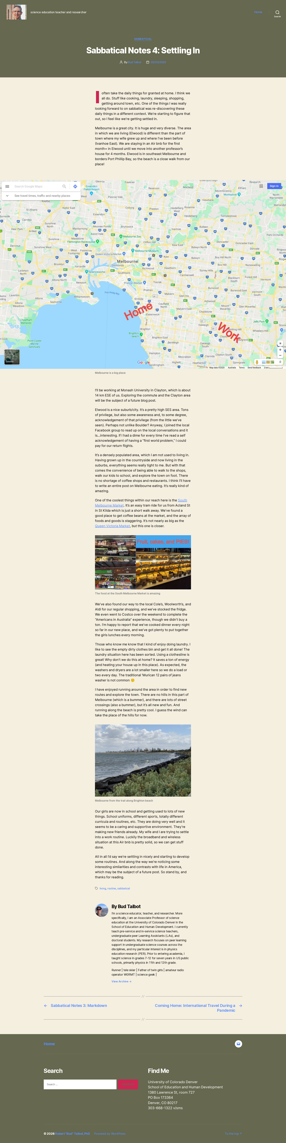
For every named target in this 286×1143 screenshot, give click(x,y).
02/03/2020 (158, 62)
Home (258, 12)
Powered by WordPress (110, 1133)
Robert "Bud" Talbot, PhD (72, 1133)
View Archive (121, 981)
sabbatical (143, 38)
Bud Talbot (134, 62)
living (103, 888)
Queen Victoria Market (112, 526)
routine (111, 888)
